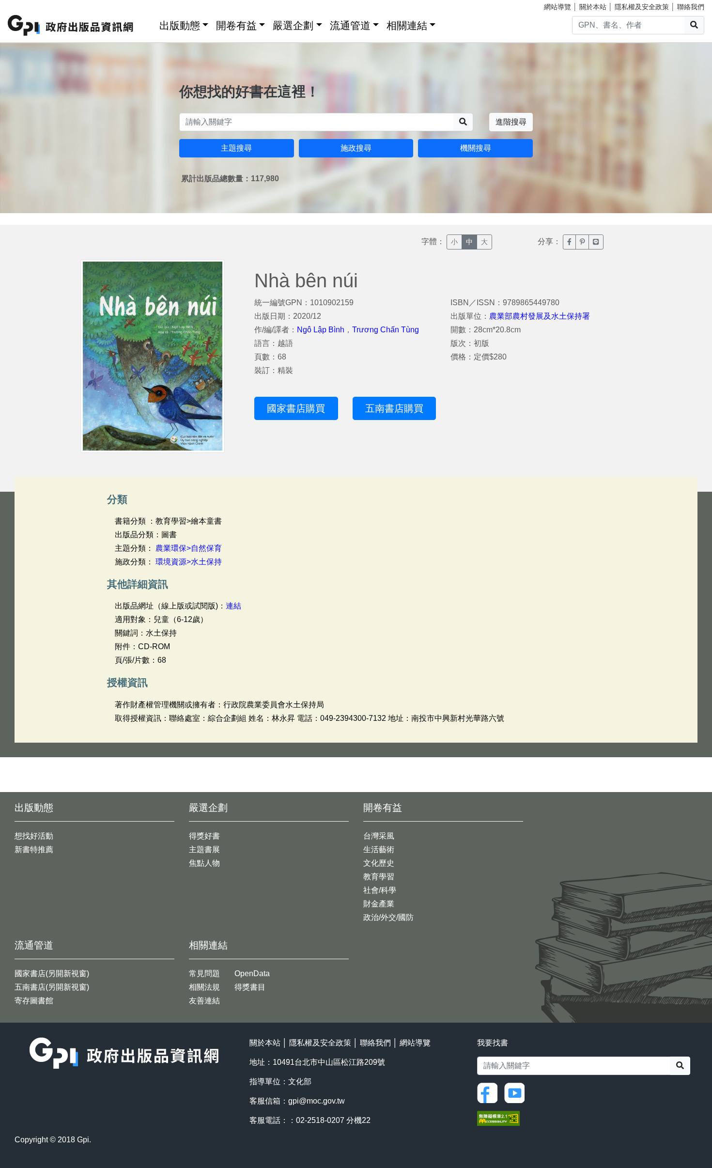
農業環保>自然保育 (188, 548)
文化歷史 (378, 863)
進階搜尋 (510, 122)
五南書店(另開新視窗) (52, 987)
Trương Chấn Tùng (385, 330)
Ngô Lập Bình (320, 330)
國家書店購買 (296, 408)
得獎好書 (204, 836)
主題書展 (204, 849)
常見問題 (204, 973)
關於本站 (592, 7)
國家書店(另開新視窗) (52, 973)
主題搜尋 (236, 148)
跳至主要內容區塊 (27, 5)
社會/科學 (379, 890)
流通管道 (350, 25)
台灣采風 (378, 836)
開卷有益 (236, 25)
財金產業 (378, 904)
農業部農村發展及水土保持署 (539, 316)
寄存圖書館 (34, 1001)
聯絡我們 (690, 7)
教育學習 (378, 876)
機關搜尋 (475, 148)
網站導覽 (557, 7)
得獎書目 (249, 987)
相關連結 (407, 25)
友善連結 (204, 1001)
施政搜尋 (356, 148)
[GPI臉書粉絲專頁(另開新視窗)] (489, 1092)
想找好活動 (34, 836)
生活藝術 (378, 849)
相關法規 (204, 987)
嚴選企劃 (293, 25)
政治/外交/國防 (388, 917)
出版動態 (179, 25)
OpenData (252, 973)
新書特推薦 (34, 849)
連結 (233, 606)
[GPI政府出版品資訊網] (71, 25)
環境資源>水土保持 (188, 562)
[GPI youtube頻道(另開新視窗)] (516, 1092)
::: (149, 23)
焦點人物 (204, 863)
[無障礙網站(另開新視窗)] (498, 1117)
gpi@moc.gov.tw (316, 1101)
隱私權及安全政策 (642, 7)
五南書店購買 (394, 408)
